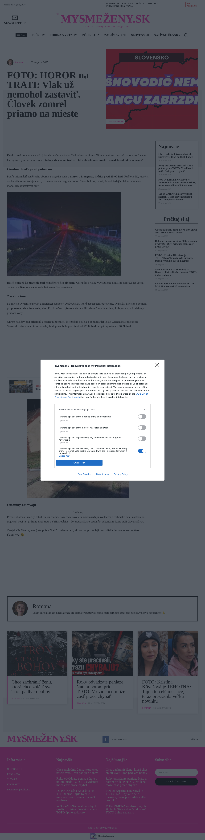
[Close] (158, 366)
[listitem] (102, 409)
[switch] (142, 416)
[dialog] (102, 420)
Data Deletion (84, 474)
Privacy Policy (121, 474)
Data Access (102, 474)
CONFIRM (79, 463)
